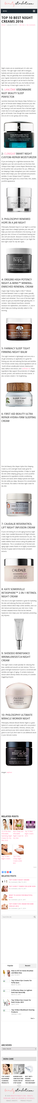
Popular (10, 965)
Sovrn (35, 867)
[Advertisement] (19, 46)
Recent (27, 965)
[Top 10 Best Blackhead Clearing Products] (7, 1069)
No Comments (31, 25)
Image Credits (11, 1101)
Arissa (3, 25)
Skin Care (22, 25)
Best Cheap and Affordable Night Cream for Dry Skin (18, 835)
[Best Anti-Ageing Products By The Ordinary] (30, 1069)
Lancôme (10, 89)
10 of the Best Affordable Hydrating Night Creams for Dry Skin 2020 (6, 836)
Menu (5, 11)
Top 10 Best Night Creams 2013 (29, 834)
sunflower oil (26, 368)
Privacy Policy (26, 1101)
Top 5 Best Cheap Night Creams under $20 (17, 860)
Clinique (9, 153)
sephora (9, 772)
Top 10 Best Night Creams (5, 858)
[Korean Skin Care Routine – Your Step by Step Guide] (18, 1069)
